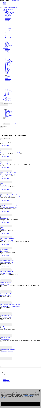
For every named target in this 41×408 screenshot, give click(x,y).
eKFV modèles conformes (9, 12)
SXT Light (6, 67)
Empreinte (4, 379)
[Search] (1, 102)
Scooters (6, 11)
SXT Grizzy (7, 16)
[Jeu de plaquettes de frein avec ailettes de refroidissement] (10, 304)
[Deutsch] (4, 2)
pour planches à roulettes (9, 91)
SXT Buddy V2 (7, 69)
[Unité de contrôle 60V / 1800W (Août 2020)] (8, 172)
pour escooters (7, 76)
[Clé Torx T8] (2, 326)
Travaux (6, 97)
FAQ (3, 382)
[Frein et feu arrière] (3, 183)
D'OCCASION (5, 47)
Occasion (6, 42)
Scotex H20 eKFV (8, 14)
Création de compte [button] (15, 123)
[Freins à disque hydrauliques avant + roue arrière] (9, 205)
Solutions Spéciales (8, 98)
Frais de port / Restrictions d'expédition (9, 385)
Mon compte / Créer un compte (8, 387)
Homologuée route (8, 15)
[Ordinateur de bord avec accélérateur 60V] (7, 349)
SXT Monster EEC (8, 18)
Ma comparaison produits (9, 112)
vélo (5, 35)
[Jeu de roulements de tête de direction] (7, 238)
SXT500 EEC (7, 70)
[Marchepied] (2, 227)
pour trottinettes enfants (9, 86)
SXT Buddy (7, 68)
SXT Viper (6, 78)
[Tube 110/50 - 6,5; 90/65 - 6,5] (5, 337)
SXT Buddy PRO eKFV (9, 13)
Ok (11, 103)
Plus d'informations (5, 145)
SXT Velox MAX (8, 37)
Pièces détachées (7, 43)
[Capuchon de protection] (4, 249)
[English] (4, 3)
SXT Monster (7, 57)
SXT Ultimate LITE (8, 64)
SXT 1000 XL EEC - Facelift (10, 55)
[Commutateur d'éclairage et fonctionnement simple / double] (10, 194)
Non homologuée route (8, 21)
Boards (6, 41)
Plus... (6, 75)
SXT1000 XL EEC (8, 71)
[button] (3, 106)
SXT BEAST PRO (8, 60)
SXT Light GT (7, 23)
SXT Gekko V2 (7, 80)
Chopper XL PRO (8, 17)
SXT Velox (7, 89)
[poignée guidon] (3, 139)
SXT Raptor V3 (7, 84)
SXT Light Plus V (8, 56)
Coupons (6, 46)
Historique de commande (9, 111)
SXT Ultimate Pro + (8, 63)
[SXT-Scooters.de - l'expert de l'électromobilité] (8, 7)
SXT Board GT (7, 93)
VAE (5, 36)
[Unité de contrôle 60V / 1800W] (6, 315)
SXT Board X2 (7, 94)
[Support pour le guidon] (4, 216)
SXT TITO (7, 50)
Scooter (6, 24)
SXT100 (6, 73)
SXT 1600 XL (7, 72)
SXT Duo (6, 87)
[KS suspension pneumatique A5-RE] (6, 271)
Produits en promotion (8, 45)
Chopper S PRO (7, 19)
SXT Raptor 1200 (8, 79)
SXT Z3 (6, 81)
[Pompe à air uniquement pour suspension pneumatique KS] (10, 150)
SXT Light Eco (7, 65)
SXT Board (7, 92)
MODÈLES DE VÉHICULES (8, 9)
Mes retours (7, 116)
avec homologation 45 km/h (9, 25)
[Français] (4, 4)
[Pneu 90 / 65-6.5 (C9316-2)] (5, 282)
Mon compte (7, 110)
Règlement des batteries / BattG (8, 388)
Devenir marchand (8, 100)
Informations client (6, 380)
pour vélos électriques (8, 88)
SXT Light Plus (7, 66)
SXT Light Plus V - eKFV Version (10, 51)
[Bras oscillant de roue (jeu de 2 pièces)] (7, 260)
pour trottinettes (7, 49)
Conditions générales (6, 381)
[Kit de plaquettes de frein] (5, 161)
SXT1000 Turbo (7, 62)
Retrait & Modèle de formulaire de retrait (9, 386)
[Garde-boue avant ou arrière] (5, 293)
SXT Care (4, 95)
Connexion (6, 123)
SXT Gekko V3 (7, 85)
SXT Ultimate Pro (8, 58)
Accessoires (7, 44)
